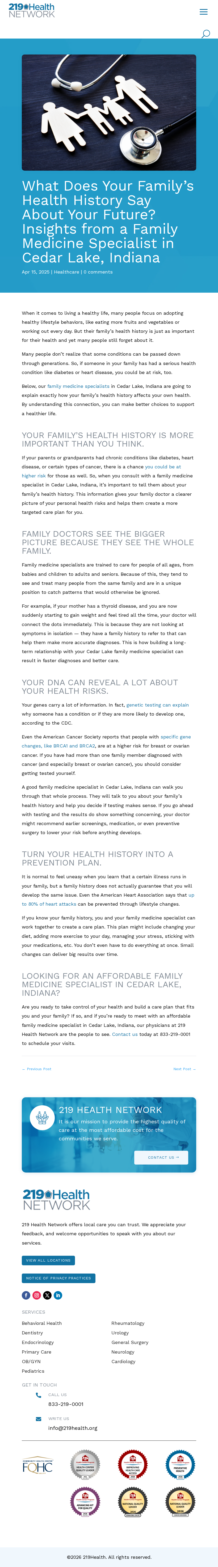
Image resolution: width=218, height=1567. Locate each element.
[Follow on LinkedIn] (58, 1295)
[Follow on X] (47, 1295)
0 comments (98, 272)
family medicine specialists (78, 386)
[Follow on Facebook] (26, 1295)
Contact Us (161, 1157)
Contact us (125, 1034)
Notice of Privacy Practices (58, 1278)
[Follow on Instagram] (36, 1295)
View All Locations (48, 1260)
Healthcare (66, 272)
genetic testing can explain (158, 705)
